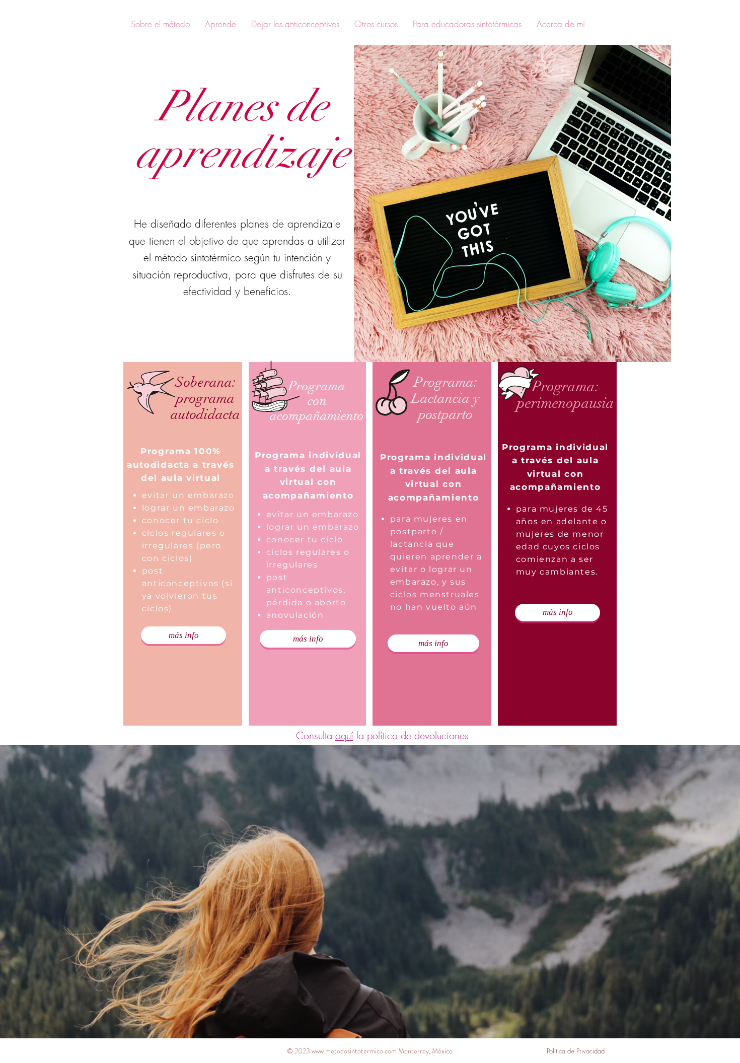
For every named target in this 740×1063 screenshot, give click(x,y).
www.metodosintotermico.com (354, 1051)
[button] (160, 24)
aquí (344, 735)
